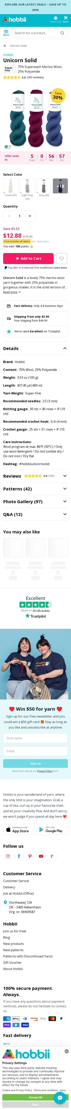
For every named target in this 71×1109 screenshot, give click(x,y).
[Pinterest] (30, 856)
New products (13, 944)
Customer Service (16, 881)
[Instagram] (8, 856)
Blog (6, 937)
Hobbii (8, 55)
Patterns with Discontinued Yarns (28, 956)
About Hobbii (13, 969)
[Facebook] (19, 856)
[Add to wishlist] (61, 258)
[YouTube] (41, 856)
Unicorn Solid (18, 46)
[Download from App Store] (19, 829)
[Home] (4, 45)
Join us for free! (14, 931)
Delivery (9, 887)
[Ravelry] (52, 856)
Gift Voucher (12, 962)
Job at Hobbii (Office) (18, 893)
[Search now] (62, 33)
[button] (66, 19)
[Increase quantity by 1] (30, 216)
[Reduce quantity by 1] (9, 216)
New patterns (13, 950)
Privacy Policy (44, 771)
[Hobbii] (14, 19)
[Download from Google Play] (52, 829)
